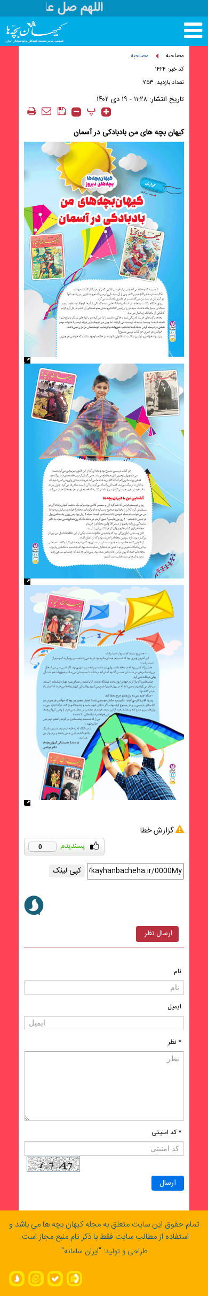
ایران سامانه (81, 1251)
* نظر (174, 1042)
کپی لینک (67, 871)
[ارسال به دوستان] (46, 110)
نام (177, 971)
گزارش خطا (156, 830)
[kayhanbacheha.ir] (25, 31)
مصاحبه (175, 56)
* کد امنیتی (166, 1132)
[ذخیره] (61, 110)
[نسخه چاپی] (31, 110)
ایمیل (174, 1006)
